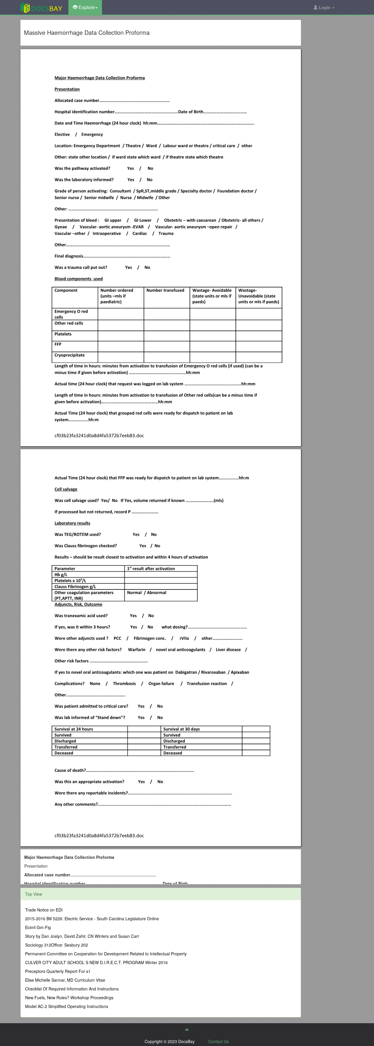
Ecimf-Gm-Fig (38, 927)
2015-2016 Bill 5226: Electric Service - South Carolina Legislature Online (92, 918)
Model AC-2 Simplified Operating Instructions (66, 1006)
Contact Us (218, 1041)
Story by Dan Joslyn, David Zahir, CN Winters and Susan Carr (82, 936)
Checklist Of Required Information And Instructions (72, 989)
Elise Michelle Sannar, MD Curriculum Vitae (65, 980)
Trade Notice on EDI (44, 910)
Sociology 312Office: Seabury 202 (56, 945)
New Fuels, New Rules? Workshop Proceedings (69, 997)
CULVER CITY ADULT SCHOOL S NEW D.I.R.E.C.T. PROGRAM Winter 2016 (96, 962)
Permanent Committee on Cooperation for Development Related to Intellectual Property (106, 954)
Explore (86, 7)
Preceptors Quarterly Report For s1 (58, 971)
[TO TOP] (187, 1030)
